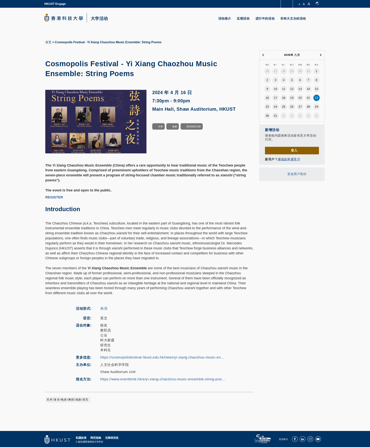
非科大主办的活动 (293, 18)
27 (275, 71)
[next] (321, 55)
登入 (294, 150)
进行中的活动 (265, 18)
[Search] (319, 20)
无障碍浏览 (112, 437)
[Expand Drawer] (287, 4)
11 (283, 88)
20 (300, 97)
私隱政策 (81, 437)
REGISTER (54, 197)
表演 (103, 308)
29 (291, 71)
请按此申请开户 (289, 159)
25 (283, 106)
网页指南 (95, 437)
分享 (160, 126)
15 (316, 88)
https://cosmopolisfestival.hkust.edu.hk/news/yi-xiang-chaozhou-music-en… (162, 357)
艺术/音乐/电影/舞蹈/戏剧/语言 (68, 399)
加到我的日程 (193, 126)
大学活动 (99, 18)
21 (308, 97)
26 (267, 71)
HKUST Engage (55, 3)
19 (291, 97)
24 (275, 106)
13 (300, 88)
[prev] (263, 55)
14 (308, 88)
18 (283, 97)
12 (291, 88)
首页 (48, 42)
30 (300, 71)
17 (275, 97)
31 (308, 71)
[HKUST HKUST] (63, 17)
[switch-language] (319, 4)
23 (267, 106)
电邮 (174, 126)
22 (316, 97)
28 (283, 71)
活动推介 (224, 18)
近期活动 (243, 18)
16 (267, 97)
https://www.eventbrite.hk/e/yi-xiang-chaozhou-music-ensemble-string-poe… (162, 379)
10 (275, 88)
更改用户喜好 (296, 174)
